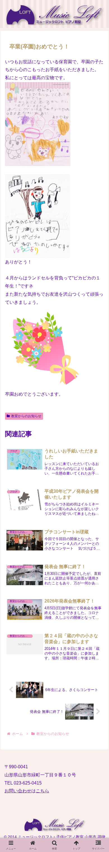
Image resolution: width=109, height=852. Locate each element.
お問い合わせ (17, 790)
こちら (42, 790)
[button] (97, 738)
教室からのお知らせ (26, 416)
